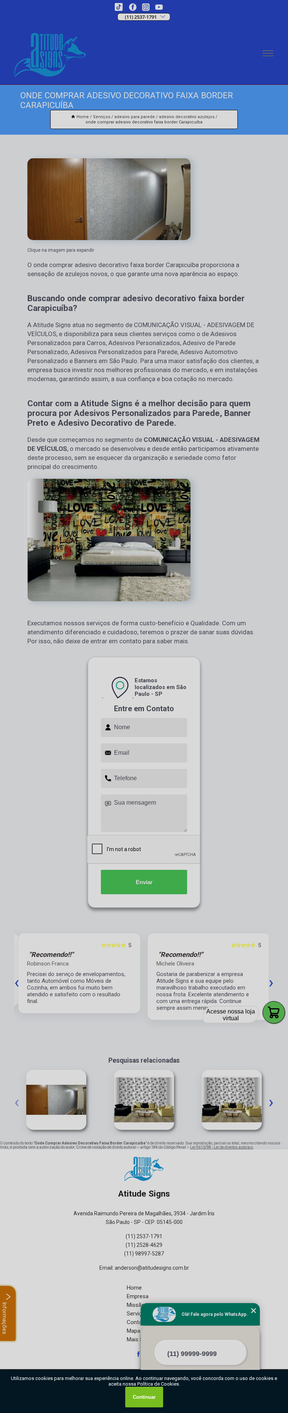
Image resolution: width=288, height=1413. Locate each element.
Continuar (144, 1397)
